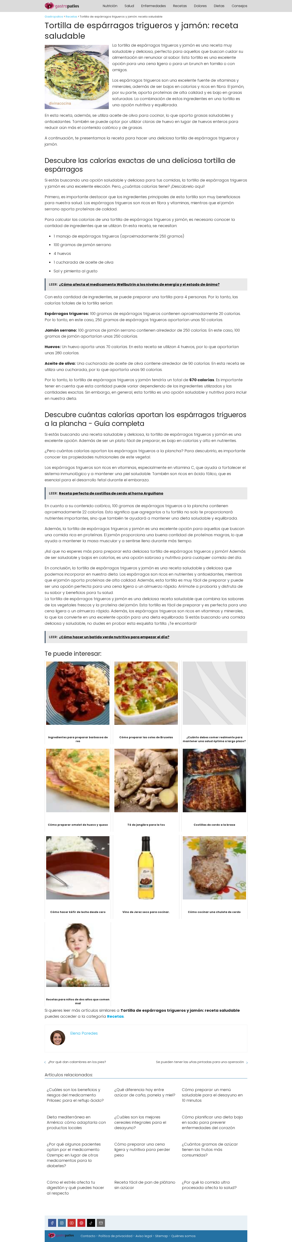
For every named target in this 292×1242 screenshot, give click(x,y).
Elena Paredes (84, 1033)
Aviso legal (144, 1236)
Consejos (239, 5)
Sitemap (161, 1236)
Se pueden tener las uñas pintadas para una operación (200, 1062)
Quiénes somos (183, 1236)
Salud (129, 5)
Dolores (200, 5)
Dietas (219, 5)
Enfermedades (153, 5)
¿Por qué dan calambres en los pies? (77, 1062)
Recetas (180, 5)
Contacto (88, 1236)
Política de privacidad (115, 1236)
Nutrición (110, 5)
